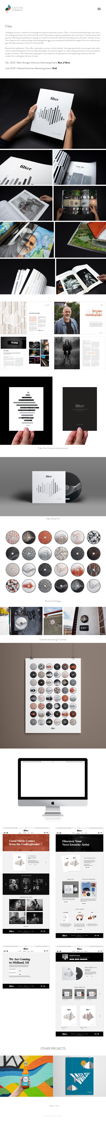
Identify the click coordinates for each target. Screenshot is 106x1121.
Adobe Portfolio (57, 1116)
